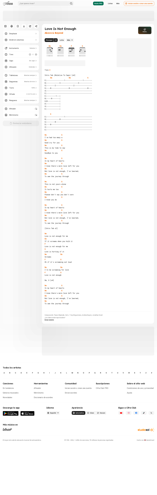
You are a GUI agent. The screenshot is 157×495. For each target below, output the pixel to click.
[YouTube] (121, 413)
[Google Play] (11, 413)
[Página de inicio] (8, 3)
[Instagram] (128, 413)
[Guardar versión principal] (56, 40)
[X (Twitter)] (151, 413)
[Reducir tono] (30, 54)
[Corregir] (30, 26)
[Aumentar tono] (36, 54)
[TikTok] (144, 413)
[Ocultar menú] (5, 26)
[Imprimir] (11, 26)
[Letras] (7, 429)
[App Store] (27, 413)
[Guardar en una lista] (17, 26)
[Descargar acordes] (23, 26)
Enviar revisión (49, 320)
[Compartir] (36, 26)
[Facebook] (136, 413)
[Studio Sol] (146, 430)
